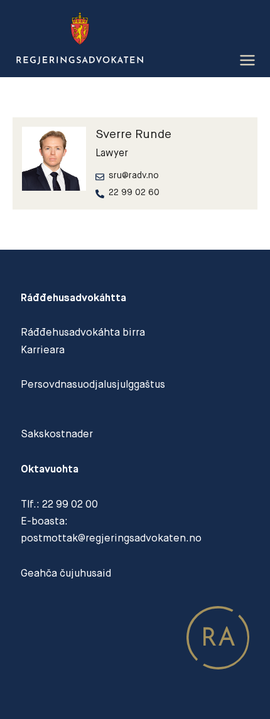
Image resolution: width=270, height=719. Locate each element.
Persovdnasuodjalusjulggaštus (93, 384)
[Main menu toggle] (247, 60)
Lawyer (111, 153)
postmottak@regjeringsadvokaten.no (111, 538)
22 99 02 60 (134, 192)
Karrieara (43, 350)
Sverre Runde (133, 134)
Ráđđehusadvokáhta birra (83, 332)
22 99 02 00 (70, 504)
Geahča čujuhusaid (66, 573)
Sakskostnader (57, 434)
